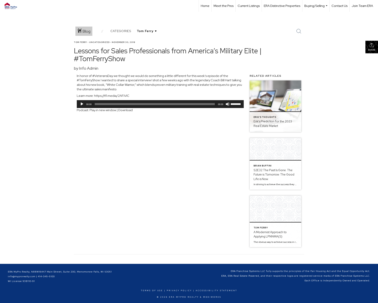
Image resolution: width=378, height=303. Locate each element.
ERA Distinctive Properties (282, 6)
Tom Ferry (80, 42)
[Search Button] (299, 31)
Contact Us (339, 6)
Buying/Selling (316, 8)
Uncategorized (99, 42)
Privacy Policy (179, 290)
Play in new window (103, 110)
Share (371, 50)
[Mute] (228, 104)
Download (125, 110)
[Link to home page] (12, 6)
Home (205, 6)
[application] (160, 104)
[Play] (82, 104)
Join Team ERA (362, 6)
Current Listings (249, 6)
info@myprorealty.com (21, 276)
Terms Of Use (152, 290)
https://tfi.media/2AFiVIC (111, 96)
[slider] (236, 103)
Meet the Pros (223, 6)
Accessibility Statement (216, 290)
